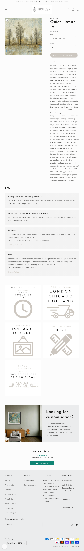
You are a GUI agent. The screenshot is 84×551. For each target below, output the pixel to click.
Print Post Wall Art (63, 546)
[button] (6, 9)
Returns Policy (13, 272)
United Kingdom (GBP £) (14, 543)
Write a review (42, 463)
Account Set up (10, 494)
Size (51, 34)
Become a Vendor (30, 485)
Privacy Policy (10, 485)
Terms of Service (10, 503)
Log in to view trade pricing (63, 55)
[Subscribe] (39, 524)
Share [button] (54, 61)
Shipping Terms (13, 245)
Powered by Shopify (73, 546)
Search (7, 480)
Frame (52, 44)
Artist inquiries (29, 480)
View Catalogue (10, 513)
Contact (8, 490)
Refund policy (10, 508)
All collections (10, 499)
